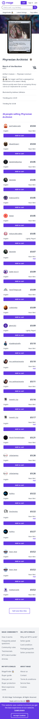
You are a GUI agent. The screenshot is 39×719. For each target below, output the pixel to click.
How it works (7, 637)
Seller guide (25, 641)
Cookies (23, 687)
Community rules (9, 647)
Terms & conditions (28, 679)
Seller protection (27, 652)
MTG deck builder (9, 655)
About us (24, 671)
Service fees (25, 683)
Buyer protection (8, 683)
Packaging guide (27, 648)
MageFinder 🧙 (8, 671)
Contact (23, 675)
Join (36, 3)
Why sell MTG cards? (28, 637)
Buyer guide (7, 675)
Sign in (30, 3)
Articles (5, 659)
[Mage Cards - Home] (7, 3)
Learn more (20, 710)
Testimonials (7, 651)
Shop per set (7, 679)
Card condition (26, 645)
